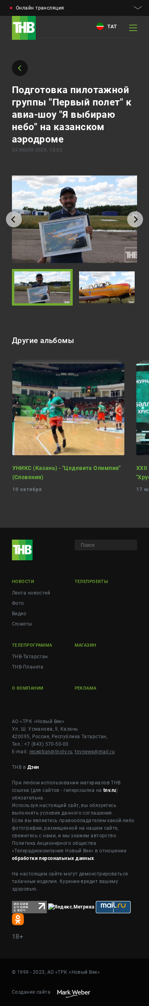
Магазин (86, 645)
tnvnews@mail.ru (95, 751)
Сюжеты (22, 624)
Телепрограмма (32, 645)
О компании (27, 688)
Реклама (86, 688)
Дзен (33, 767)
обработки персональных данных (53, 858)
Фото (18, 603)
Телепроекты (91, 581)
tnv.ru (109, 790)
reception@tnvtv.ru (51, 751)
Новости (23, 581)
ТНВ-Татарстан (30, 656)
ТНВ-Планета (28, 667)
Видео (19, 613)
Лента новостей (31, 593)
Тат (111, 26)
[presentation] (14, 219)
